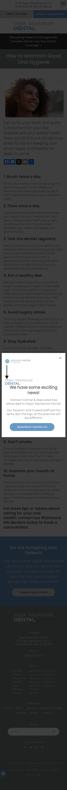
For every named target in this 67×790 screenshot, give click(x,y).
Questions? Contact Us (32, 427)
